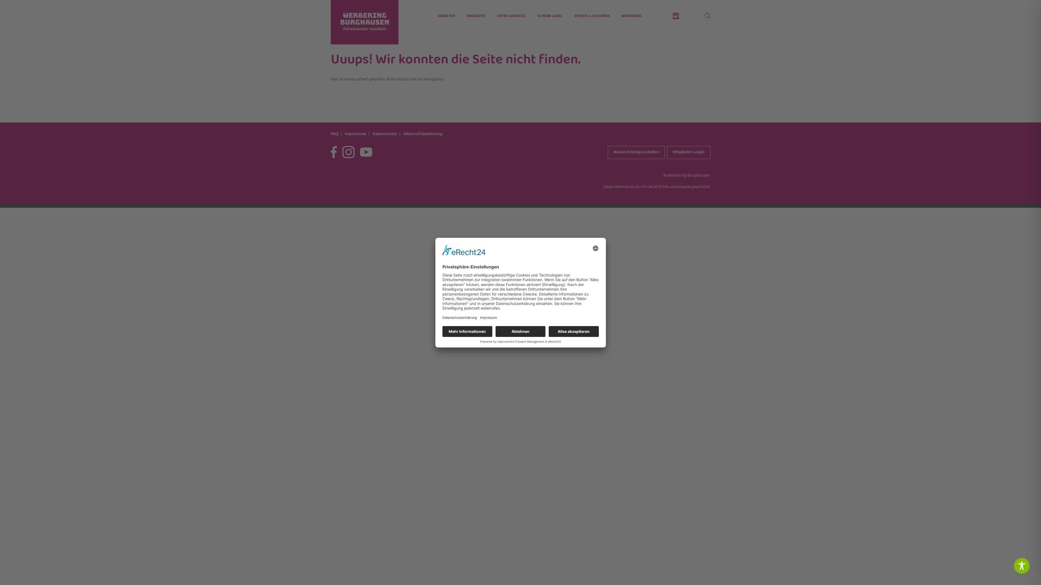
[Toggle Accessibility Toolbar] (1021, 565)
